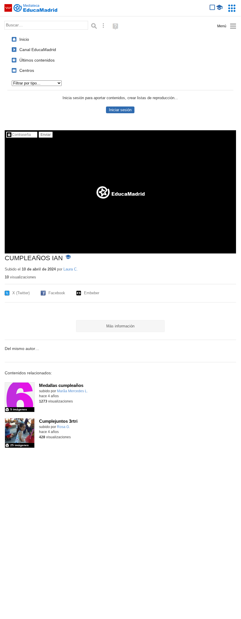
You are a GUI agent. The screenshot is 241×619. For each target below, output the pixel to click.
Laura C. (70, 269)
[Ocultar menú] (226, 26)
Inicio (24, 39)
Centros (26, 70)
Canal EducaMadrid (37, 49)
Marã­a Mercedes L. (72, 391)
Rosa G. (63, 427)
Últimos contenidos (37, 60)
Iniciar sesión (120, 110)
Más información (120, 326)
